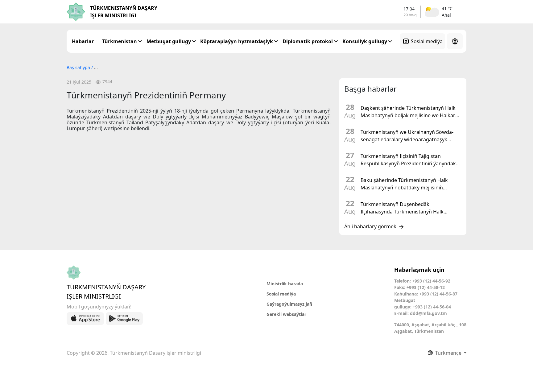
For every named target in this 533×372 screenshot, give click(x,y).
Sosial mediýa (427, 41)
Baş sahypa (79, 67)
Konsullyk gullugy (364, 41)
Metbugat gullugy (169, 41)
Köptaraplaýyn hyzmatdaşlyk (236, 41)
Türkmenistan (119, 41)
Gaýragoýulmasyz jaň (289, 304)
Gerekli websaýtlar (286, 314)
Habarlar (83, 41)
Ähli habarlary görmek (370, 227)
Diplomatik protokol (308, 41)
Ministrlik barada (284, 284)
